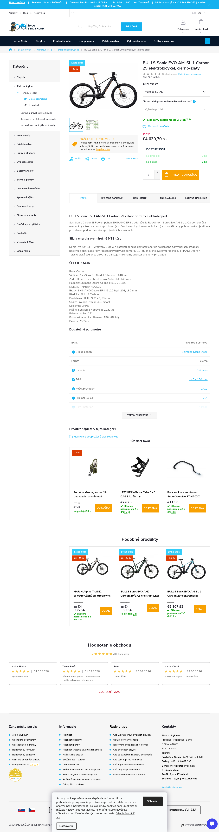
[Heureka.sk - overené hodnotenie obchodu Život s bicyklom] (15, 774)
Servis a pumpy (25, 179)
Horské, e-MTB (29, 93)
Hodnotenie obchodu (109, 645)
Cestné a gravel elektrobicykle (36, 113)
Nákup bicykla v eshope (125, 740)
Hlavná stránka (17, 2)
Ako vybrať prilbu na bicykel (127, 759)
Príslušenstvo (24, 144)
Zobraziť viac (109, 692)
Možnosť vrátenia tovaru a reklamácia (82, 749)
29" (205, 398)
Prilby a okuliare (26, 153)
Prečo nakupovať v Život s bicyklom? (82, 769)
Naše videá (39, 13)
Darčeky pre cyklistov (28, 224)
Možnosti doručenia (159, 126)
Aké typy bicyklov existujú (126, 769)
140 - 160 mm (198, 379)
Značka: (131, 158)
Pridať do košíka (184, 175)
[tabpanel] (92, 483)
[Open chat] (212, 823)
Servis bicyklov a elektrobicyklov (80, 774)
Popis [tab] (83, 198)
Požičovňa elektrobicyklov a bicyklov (82, 779)
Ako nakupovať (20, 735)
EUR (200, 13)
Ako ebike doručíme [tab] (112, 198)
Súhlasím (152, 801)
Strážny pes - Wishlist (74, 759)
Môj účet (67, 735)
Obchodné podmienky (24, 740)
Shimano (202, 370)
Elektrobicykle (25, 86)
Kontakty (13, 13)
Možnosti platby (71, 744)
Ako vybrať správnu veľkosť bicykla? (132, 735)
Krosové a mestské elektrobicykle (38, 119)
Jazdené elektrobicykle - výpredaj (38, 125)
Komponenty (23, 135)
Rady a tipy (118, 726)
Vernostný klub (71, 764)
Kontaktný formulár (172, 787)
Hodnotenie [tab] (139, 198)
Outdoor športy (25, 206)
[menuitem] (20, 41)
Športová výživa (25, 197)
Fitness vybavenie (26, 215)
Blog (25, 13)
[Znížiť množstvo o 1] (157, 177)
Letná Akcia (23, 251)
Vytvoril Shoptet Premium (197, 825)
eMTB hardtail (31, 105)
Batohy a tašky (25, 170)
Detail (106, 610)
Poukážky (22, 233)
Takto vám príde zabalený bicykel (130, 744)
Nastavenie (66, 826)
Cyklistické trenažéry (28, 188)
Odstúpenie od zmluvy (24, 744)
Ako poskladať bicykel (124, 749)
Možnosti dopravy (72, 740)
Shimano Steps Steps (195, 352)
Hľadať (131, 26)
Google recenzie (21, 764)
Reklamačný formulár (23, 749)
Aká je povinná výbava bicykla (128, 764)
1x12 (204, 389)
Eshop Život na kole (73, 784)
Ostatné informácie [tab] (196, 198)
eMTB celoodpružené (35, 99)
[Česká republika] (32, 810)
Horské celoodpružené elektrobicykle (96, 437)
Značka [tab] (168, 198)
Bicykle (21, 77)
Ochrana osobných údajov (26, 759)
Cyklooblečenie (25, 162)
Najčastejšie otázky (73, 754)
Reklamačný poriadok (23, 754)
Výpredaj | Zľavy (25, 242)
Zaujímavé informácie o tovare (129, 774)
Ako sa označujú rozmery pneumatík (132, 754)
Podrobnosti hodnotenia (190, 74)
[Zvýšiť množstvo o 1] (157, 172)
